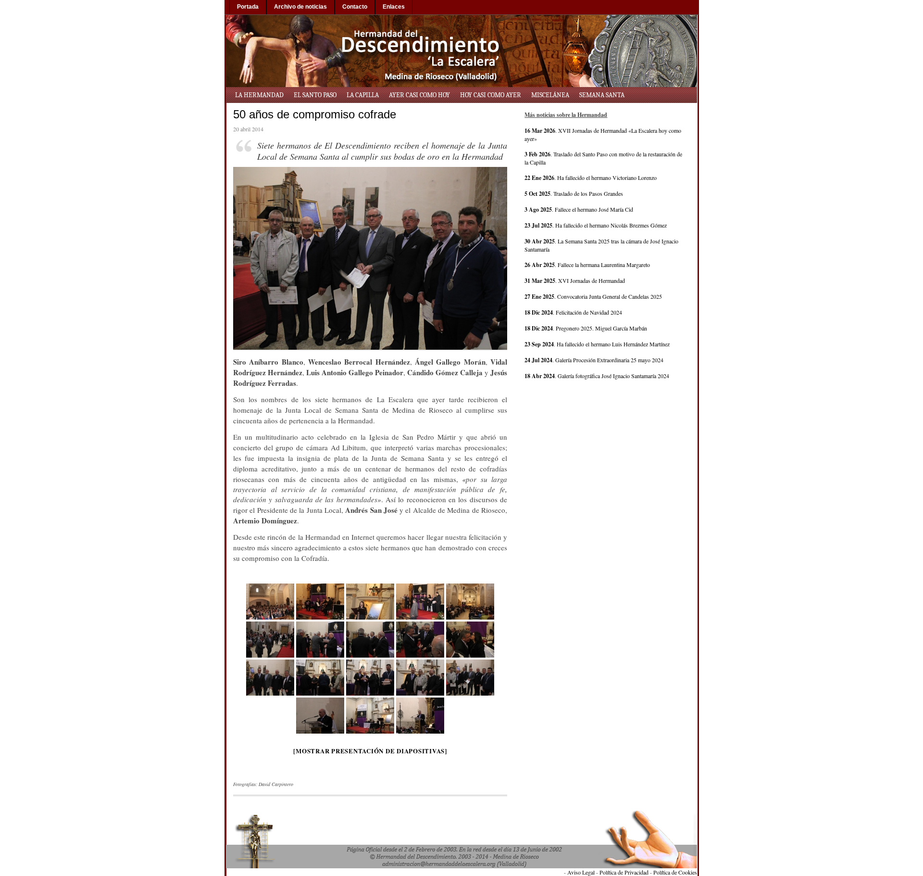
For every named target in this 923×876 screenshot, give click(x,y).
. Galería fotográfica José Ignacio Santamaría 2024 (596, 376)
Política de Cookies (675, 872)
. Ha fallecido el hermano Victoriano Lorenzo (590, 177)
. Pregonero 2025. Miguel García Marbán (585, 328)
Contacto (354, 6)
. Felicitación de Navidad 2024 (573, 312)
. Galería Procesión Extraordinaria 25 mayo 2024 (593, 360)
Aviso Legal (581, 872)
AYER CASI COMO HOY (419, 95)
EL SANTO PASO (315, 95)
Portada (248, 6)
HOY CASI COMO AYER (490, 95)
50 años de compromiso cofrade (314, 114)
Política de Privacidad (624, 872)
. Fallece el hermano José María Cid (578, 209)
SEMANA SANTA (601, 95)
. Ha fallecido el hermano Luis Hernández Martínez (597, 344)
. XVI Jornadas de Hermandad (574, 280)
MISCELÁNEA (550, 95)
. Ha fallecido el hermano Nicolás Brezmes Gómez (595, 225)
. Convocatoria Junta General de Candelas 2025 (593, 296)
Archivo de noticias (300, 6)
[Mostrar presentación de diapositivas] (370, 750)
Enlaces (394, 6)
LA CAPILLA (363, 95)
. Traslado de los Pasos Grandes (573, 193)
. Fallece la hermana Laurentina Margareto (587, 264)
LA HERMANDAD (259, 95)
